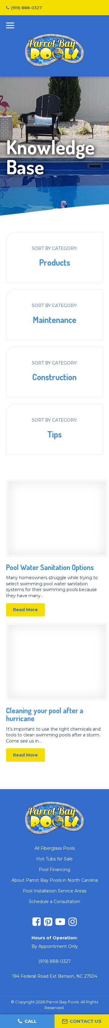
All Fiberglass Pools (55, 848)
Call (31, 1021)
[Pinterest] (48, 922)
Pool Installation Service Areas (54, 891)
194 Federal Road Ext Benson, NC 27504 (54, 976)
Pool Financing (54, 869)
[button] (10, 26)
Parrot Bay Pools (54, 50)
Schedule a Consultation (54, 901)
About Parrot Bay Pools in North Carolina (55, 880)
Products (54, 257)
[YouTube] (60, 922)
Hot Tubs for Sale (54, 859)
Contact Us (85, 1021)
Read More (54, 547)
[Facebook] (36, 922)
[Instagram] (72, 922)
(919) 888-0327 (26, 7)
